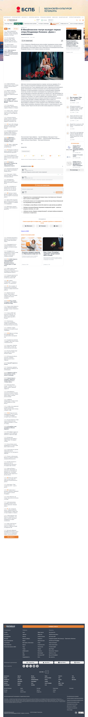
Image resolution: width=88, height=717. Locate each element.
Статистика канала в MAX (10, 646)
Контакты (6, 634)
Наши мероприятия (8, 640)
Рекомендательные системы (72, 704)
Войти (26, 192)
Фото (39, 657)
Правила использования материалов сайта (75, 700)
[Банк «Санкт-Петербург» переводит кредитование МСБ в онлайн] (53, 244)
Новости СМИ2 (25, 231)
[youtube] (34, 666)
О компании (7, 642)
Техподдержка (7, 636)
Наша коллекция (53, 642)
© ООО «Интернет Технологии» (36, 712)
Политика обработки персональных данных (75, 698)
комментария (28, 40)
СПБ (9, 28)
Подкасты (40, 638)
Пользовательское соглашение (72, 696)
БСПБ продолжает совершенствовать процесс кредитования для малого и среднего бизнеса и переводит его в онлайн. (53, 258)
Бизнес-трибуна (26, 638)
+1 (58, 174)
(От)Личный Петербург (54, 640)
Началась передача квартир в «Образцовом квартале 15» (31, 253)
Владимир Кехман (25, 151)
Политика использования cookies (73, 702)
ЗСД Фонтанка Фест (63, 17)
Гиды (24, 646)
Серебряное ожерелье (34, 17)
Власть (24, 644)
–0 (61, 174)
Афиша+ (24, 634)
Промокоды (75, 143)
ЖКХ (24, 655)
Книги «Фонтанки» (53, 644)
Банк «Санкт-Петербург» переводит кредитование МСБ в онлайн (52, 253)
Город (24, 648)
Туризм (39, 648)
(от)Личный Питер (16, 17)
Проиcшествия (41, 640)
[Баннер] (18, 24)
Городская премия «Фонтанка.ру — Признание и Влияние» (62, 638)
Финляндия (40, 653)
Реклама (6, 638)
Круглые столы (52, 653)
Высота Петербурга (53, 655)
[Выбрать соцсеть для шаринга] (62, 40)
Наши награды (69, 709)
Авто (24, 632)
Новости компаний (28, 235)
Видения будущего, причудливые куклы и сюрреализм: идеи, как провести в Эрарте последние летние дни (72, 43)
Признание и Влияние (45, 17)
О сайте (5, 632)
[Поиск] (76, 20)
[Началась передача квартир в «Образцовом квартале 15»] (31, 244)
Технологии (40, 646)
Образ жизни (41, 632)
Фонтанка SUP (7, 17)
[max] (24, 666)
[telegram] (27, 666)
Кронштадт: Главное (53, 650)
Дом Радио (51, 648)
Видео (24, 640)
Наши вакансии (7, 644)
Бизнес (24, 636)
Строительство (41, 644)
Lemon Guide (55, 17)
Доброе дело (26, 650)
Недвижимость (26, 657)
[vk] (30, 666)
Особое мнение (41, 636)
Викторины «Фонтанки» (28, 642)
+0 (58, 182)
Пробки (44, 20)
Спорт (39, 642)
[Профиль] (83, 20)
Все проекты (52, 657)
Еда (23, 653)
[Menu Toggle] (4, 20)
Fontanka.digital (52, 646)
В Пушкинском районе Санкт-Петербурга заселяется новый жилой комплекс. (30, 257)
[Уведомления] (80, 20)
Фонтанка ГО (25, 17)
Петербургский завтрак (75, 17)
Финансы (40, 650)
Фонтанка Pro (52, 632)
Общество (40, 634)
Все (6, 28)
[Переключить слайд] (84, 34)
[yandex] (37, 666)
